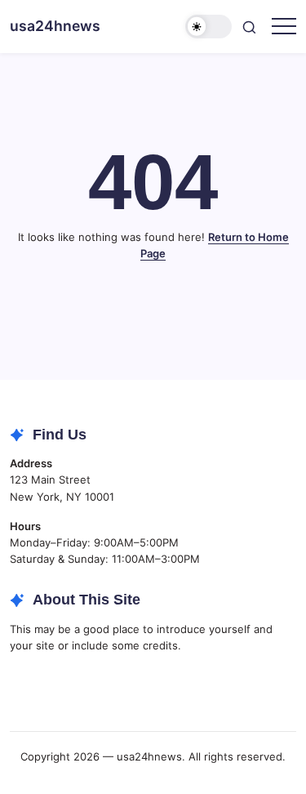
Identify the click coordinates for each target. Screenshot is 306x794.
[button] (209, 26)
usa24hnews (55, 25)
